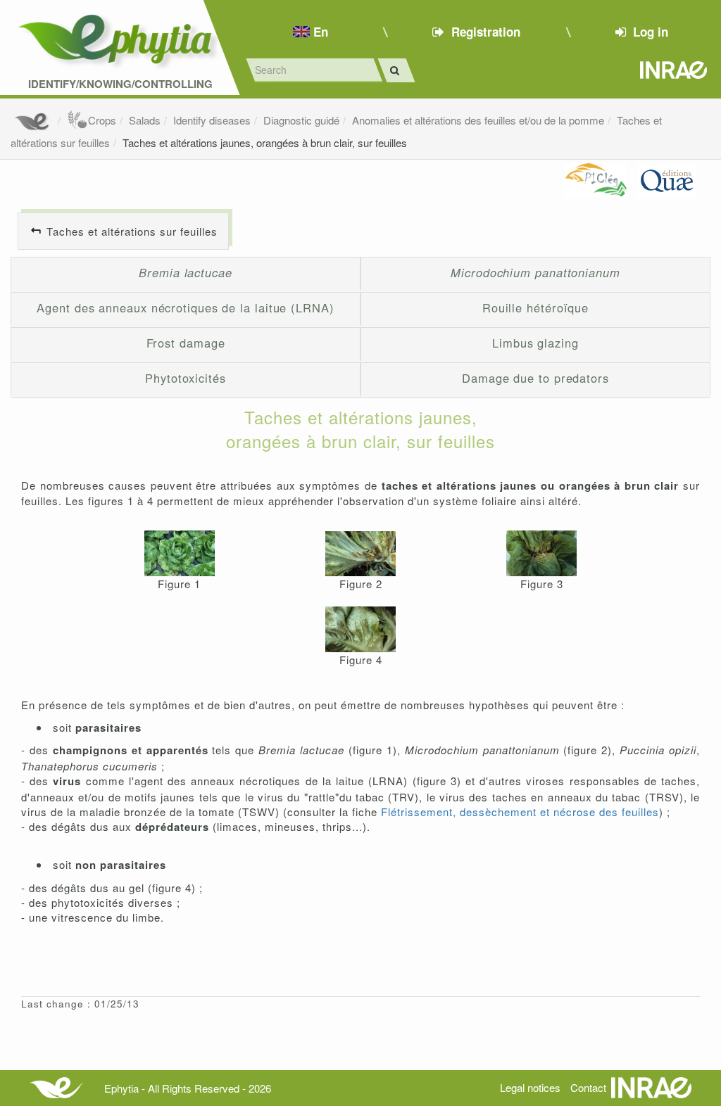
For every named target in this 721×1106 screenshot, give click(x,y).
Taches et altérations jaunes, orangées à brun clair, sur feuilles (265, 142)
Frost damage (185, 342)
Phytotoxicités (185, 377)
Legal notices (530, 1087)
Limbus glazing (535, 342)
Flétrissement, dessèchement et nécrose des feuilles (520, 811)
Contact (588, 1087)
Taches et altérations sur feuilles (132, 231)
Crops (102, 120)
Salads (145, 120)
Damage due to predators (535, 377)
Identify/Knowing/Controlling (120, 84)
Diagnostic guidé (301, 120)
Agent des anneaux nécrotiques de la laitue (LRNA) (185, 307)
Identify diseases (212, 120)
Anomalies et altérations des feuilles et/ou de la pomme (478, 120)
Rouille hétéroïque (535, 307)
